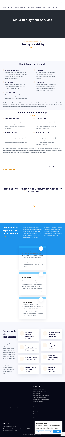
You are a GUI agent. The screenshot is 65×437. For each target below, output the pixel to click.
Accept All (57, 431)
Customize (40, 431)
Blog (44, 7)
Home (4, 7)
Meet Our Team (36, 411)
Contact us (54, 7)
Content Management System (39, 397)
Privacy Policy (36, 417)
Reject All (49, 431)
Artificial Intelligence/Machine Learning (41, 399)
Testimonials (38, 7)
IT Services (16, 7)
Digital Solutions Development (39, 389)
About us (10, 7)
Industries (22, 7)
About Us (35, 409)
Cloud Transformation (31, 23)
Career (48, 7)
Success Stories (30, 7)
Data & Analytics (36, 393)
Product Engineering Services (39, 391)
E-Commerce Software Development (41, 395)
